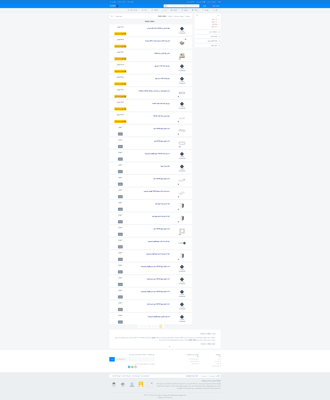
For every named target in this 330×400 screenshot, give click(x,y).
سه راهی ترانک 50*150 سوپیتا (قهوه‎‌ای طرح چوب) (157, 154)
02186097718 (134, 376)
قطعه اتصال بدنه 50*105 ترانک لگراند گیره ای (158, 28)
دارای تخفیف (214, 45)
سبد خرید (214, 6)
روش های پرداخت (200, 2)
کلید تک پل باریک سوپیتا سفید (162, 204)
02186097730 (125, 376)
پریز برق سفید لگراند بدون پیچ (162, 66)
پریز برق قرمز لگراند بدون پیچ (162, 78)
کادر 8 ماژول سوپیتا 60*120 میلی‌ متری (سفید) (158, 304)
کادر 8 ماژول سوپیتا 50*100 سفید (161, 179)
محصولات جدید (213, 32)
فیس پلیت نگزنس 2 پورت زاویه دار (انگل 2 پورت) (157, 41)
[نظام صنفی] (113, 385)
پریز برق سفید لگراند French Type (161, 104)
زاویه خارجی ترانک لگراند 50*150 (161, 116)
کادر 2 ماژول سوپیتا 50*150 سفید (161, 229)
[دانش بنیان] (131, 385)
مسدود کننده (121, 348)
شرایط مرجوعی (189, 2)
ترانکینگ (170, 16)
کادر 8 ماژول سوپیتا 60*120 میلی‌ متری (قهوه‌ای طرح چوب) (155, 292)
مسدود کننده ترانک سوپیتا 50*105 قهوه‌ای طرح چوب (157, 191)
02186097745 (115, 376)
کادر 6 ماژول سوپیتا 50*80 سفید (162, 141)
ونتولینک (187, 16)
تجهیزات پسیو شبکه (178, 16)
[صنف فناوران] (123, 385)
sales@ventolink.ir (191, 376)
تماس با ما (112, 2)
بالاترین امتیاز (214, 36)
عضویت (112, 359)
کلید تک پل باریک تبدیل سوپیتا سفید (161, 216)
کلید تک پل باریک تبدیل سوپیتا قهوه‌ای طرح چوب (158, 254)
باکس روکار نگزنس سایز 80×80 (162, 53)
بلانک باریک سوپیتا (165, 166)
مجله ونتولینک (120, 2)
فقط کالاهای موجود (212, 41)
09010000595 (144, 376)
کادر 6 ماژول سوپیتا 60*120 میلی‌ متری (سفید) (158, 279)
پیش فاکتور (129, 2)
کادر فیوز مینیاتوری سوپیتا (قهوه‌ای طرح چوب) (159, 317)
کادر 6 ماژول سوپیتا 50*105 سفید (161, 129)
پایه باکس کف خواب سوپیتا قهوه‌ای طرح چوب (159, 241)
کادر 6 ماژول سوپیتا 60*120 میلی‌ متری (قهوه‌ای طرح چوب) (155, 266)
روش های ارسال (210, 2)
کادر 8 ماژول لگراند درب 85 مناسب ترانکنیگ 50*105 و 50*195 (154, 91)
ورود (204, 6)
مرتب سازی (119, 16)
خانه (218, 2)
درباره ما (217, 363)
